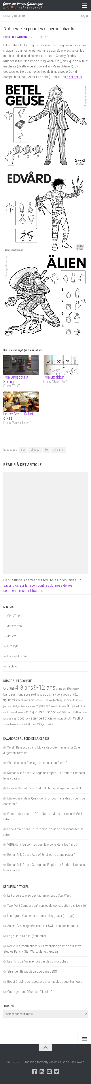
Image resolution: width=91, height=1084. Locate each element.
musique (31, 712)
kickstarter (61, 706)
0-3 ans (9, 688)
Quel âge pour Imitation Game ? (47, 763)
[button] (45, 125)
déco (75, 694)
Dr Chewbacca (17, 37)
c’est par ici (74, 77)
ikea (46, 449)
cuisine (30, 694)
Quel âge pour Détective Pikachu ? (29, 992)
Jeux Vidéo (14, 626)
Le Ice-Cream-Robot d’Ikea (18, 416)
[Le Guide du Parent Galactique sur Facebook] (34, 1071)
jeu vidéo (44, 706)
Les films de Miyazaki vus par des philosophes (37, 961)
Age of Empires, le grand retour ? (54, 855)
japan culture (70, 700)
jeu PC (35, 706)
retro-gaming (9, 718)
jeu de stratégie (24, 706)
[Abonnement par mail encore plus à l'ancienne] (49, 1071)
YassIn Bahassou (18, 747)
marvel (13, 712)
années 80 (63, 689)
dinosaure (40, 694)
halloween (35, 449)
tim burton (58, 449)
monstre (21, 712)
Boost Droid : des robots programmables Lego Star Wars (44, 982)
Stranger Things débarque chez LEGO (32, 971)
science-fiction (41, 718)
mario (6, 712)
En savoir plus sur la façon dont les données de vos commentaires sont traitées (42, 585)
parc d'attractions (77, 712)
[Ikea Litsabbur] (61, 365)
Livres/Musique (17, 656)
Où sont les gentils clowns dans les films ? (49, 845)
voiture (20, 724)
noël (54, 712)
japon (81, 700)
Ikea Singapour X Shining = (15, 379)
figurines (9, 700)
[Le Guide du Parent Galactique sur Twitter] (56, 1071)
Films (7, 16)
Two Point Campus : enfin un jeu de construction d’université (46, 906)
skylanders (58, 718)
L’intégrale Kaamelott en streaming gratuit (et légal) (40, 916)
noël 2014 (61, 712)
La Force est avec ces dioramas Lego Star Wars (39, 895)
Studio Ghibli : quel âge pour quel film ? (60, 788)
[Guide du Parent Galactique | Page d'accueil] (29, 5)
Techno (12, 666)
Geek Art (20, 16)
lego (71, 705)
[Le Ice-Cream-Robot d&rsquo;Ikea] (21, 402)
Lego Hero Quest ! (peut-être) (26, 936)
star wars (73, 718)
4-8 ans (24, 687)
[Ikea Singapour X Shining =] (21, 365)
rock (27, 718)
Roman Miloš (15, 773)
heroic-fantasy (54, 700)
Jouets (11, 636)
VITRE (11, 845)
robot (20, 718)
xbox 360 (35, 724)
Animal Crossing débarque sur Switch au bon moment (42, 926)
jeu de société (10, 706)
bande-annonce (14, 694)
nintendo (44, 712)
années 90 (75, 688)
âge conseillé (47, 724)
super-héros (9, 724)
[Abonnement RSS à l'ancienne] (42, 1071)
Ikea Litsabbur (53, 377)
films (31, 700)
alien (23, 449)
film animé (21, 700)
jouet (53, 706)
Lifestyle (13, 646)
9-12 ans (44, 687)
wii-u (27, 724)
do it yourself (64, 694)
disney (51, 694)
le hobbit (81, 706)
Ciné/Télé (13, 616)
